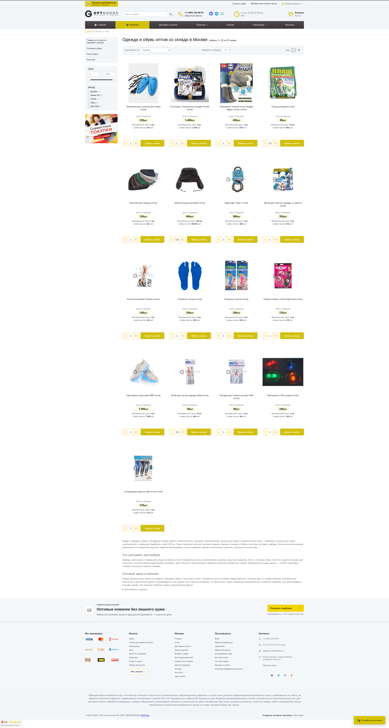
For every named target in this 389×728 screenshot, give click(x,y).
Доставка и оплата (183, 646)
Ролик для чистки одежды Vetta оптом (190, 395)
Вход (217, 639)
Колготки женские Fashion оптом (143, 299)
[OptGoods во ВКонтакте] (271, 675)
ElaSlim (94, 92)
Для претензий (221, 657)
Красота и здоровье (137, 654)
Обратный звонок (193, 15)
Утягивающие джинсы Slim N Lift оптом (143, 491)
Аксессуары (92, 54)
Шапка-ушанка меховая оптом (190, 203)
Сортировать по (132, 50)
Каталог (133, 633)
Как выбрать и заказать (136, 589)
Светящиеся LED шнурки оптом (283, 395)
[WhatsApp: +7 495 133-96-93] (222, 13)
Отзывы (178, 669)
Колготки (91, 60)
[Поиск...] (171, 14)
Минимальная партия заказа (264, 4)
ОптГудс (145, 715)
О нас (177, 642)
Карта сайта (180, 676)
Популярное (134, 646)
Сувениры (133, 657)
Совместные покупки (184, 661)
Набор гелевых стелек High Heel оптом (282, 299)
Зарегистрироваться (224, 642)
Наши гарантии (181, 650)
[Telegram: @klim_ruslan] (216, 13)
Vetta (93, 103)
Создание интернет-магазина (277, 715)
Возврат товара (181, 654)
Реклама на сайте (222, 665)
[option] (101, 128)
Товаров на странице (211, 50)
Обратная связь (270, 665)
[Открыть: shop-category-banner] (101, 128)
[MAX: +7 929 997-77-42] (210, 13)
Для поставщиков (182, 665)
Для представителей (184, 657)
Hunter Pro (95, 95)
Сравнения (220, 646)
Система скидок (222, 661)
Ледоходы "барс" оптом (236, 203)
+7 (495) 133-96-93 (194, 12)
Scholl (93, 99)
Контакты (179, 673)
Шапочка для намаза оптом (143, 203)
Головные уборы (94, 48)
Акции (131, 639)
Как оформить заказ (223, 654)
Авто (131, 650)
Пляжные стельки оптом (190, 299)
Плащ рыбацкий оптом (283, 106)
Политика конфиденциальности (229, 669)
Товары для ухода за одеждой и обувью (96, 41)
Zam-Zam (95, 106)
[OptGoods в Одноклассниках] (291, 675)
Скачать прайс (239, 4)
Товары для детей (137, 665)
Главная (89, 31)
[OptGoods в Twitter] (278, 675)
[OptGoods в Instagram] (285, 675)
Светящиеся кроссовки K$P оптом (143, 395)
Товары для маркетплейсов (141, 642)
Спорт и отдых (135, 661)
